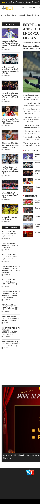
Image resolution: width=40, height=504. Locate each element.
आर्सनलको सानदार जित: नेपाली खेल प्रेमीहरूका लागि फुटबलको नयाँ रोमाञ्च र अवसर (10, 121)
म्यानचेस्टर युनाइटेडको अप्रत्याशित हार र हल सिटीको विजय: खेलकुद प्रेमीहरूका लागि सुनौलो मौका (10, 70)
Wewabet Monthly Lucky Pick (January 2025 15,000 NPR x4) (9, 282)
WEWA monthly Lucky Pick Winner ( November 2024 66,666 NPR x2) (11, 344)
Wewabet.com (8, 8)
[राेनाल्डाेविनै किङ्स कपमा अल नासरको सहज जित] (10, 209)
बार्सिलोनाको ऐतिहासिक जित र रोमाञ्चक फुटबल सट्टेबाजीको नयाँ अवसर (10, 195)
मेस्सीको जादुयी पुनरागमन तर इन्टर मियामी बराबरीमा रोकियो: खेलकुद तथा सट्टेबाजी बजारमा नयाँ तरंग (10, 170)
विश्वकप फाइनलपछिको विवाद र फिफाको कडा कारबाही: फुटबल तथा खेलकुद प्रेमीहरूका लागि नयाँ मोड (11, 44)
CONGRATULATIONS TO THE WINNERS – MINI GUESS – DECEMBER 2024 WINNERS (11, 294)
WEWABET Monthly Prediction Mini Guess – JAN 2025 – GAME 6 (10, 319)
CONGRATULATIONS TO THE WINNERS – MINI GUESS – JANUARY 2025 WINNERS (11, 269)
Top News (9, 24)
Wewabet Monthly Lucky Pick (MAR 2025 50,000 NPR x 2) (10, 245)
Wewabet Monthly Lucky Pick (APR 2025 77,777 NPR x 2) (9, 234)
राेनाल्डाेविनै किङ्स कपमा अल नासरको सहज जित (9, 218)
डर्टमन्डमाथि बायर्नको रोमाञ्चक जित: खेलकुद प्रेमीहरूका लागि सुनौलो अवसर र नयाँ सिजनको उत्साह (10, 96)
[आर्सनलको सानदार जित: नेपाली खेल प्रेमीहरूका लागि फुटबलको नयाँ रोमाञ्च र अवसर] (10, 111)
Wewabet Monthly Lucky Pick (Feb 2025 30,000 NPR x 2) (9, 257)
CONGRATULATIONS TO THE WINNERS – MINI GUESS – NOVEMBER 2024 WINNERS (11, 331)
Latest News (10, 227)
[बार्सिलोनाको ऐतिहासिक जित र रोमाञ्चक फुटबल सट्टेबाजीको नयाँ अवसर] (10, 185)
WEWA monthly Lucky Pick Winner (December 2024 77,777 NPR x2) (10, 307)
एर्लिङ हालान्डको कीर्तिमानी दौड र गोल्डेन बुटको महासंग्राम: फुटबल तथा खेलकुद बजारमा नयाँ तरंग (10, 145)
